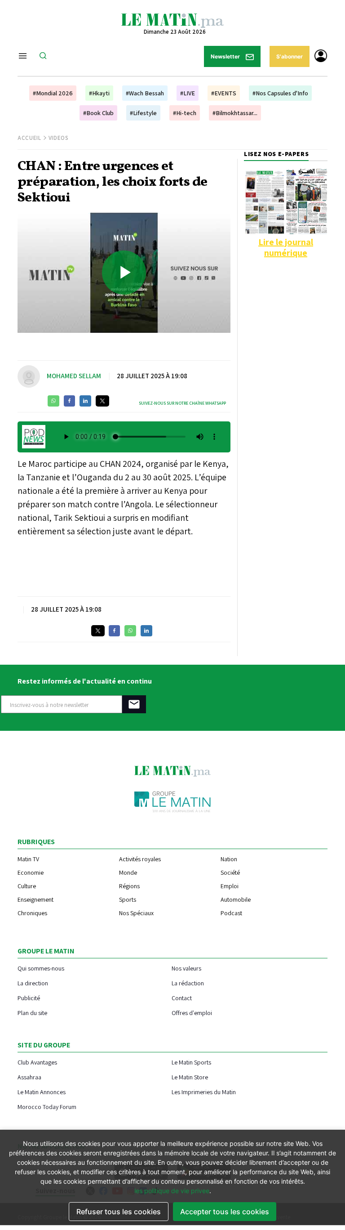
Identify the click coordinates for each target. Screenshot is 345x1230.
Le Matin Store (190, 1077)
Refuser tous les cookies (118, 1211)
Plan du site (32, 1012)
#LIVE (187, 93)
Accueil (29, 138)
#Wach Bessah (145, 93)
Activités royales (140, 859)
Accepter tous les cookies (224, 1211)
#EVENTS (223, 93)
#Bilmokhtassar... (234, 113)
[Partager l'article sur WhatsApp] (53, 401)
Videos (59, 138)
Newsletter (226, 56)
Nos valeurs (186, 968)
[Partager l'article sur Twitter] (102, 401)
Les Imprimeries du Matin (204, 1092)
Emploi (230, 886)
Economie (31, 872)
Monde (128, 872)
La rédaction (188, 983)
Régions (129, 886)
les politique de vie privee (171, 1190)
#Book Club (98, 113)
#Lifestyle (143, 113)
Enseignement (35, 899)
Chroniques (32, 913)
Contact (182, 998)
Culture (27, 886)
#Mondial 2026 (53, 93)
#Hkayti (99, 93)
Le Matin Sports (191, 1062)
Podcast (231, 913)
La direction (33, 983)
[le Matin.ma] (172, 19)
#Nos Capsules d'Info (280, 93)
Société (230, 872)
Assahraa (29, 1077)
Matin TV (28, 859)
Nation (229, 859)
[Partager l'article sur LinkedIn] (85, 401)
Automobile (236, 899)
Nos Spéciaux (136, 913)
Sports (127, 899)
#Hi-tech (184, 113)
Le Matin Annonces (42, 1092)
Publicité (29, 998)
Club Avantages (37, 1062)
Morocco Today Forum (47, 1106)
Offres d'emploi (192, 1012)
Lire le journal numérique (285, 247)
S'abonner (289, 56)
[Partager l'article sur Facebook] (69, 401)
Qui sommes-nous (41, 968)
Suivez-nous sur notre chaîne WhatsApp (182, 403)
